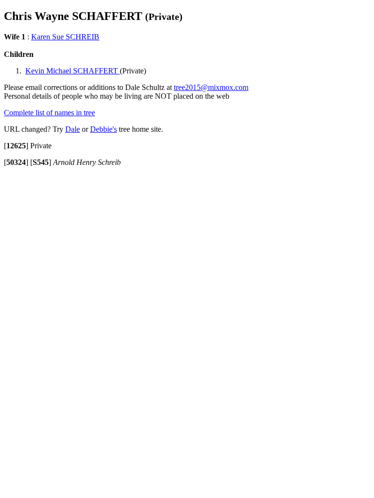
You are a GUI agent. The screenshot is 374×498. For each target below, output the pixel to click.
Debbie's (103, 129)
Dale (72, 129)
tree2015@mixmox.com (211, 87)
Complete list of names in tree (49, 112)
